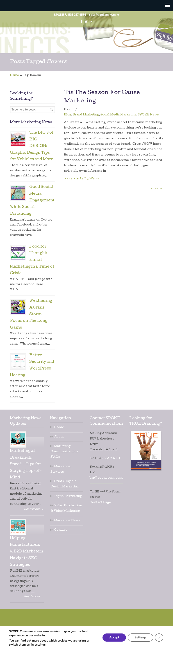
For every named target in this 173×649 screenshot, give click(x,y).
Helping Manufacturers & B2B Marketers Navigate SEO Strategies (26, 552)
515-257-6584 (77, 14)
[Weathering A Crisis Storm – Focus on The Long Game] (18, 307)
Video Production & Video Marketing (66, 508)
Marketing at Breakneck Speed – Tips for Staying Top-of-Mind (26, 464)
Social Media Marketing (118, 114)
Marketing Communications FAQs (64, 452)
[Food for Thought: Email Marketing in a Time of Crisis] (18, 252)
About (59, 436)
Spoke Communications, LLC (89, 38)
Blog (67, 114)
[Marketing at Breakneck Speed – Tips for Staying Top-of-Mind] (18, 439)
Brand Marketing (86, 114)
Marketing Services (60, 469)
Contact (60, 530)
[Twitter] (86, 21)
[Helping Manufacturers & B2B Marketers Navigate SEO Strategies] (18, 527)
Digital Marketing (68, 496)
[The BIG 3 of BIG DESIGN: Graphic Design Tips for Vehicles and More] (18, 139)
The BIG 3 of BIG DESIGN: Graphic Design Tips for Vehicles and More (32, 146)
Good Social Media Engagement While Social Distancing (32, 200)
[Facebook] (81, 21)
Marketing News (67, 520)
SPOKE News (148, 114)
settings (40, 645)
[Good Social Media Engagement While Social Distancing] (18, 193)
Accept (114, 637)
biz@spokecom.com (105, 14)
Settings (140, 637)
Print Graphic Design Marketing (64, 484)
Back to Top (157, 188)
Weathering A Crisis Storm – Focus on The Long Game (31, 314)
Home (14, 75)
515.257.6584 (111, 458)
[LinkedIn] (91, 21)
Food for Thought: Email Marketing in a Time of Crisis (32, 260)
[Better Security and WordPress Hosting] (18, 361)
